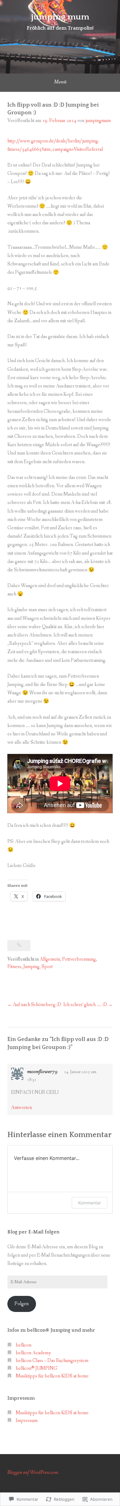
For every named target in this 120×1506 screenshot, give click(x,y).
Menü (60, 82)
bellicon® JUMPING (36, 1368)
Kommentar (89, 1202)
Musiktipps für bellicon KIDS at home (52, 1376)
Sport (47, 966)
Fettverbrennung (79, 959)
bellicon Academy (33, 1353)
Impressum (27, 1420)
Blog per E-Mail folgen (33, 1232)
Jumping (31, 966)
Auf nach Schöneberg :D (37, 1004)
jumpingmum (98, 120)
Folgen (21, 1304)
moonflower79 (42, 1071)
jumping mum (60, 17)
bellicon (23, 1345)
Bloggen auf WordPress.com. (33, 1472)
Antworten (21, 1107)
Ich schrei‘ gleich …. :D (85, 1004)
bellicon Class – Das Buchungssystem (52, 1360)
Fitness (14, 966)
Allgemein (50, 959)
